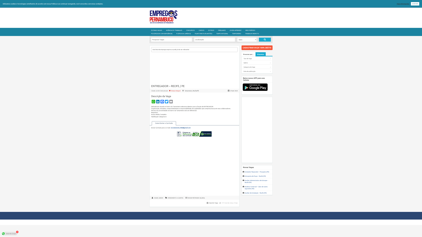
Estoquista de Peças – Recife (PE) (255, 176)
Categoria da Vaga (249, 67)
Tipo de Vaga (248, 58)
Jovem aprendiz (235, 30)
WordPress (232, 222)
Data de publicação (250, 71)
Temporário (236, 33)
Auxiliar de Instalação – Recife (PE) (256, 193)
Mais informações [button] (403, 4)
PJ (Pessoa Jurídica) (183, 33)
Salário (246, 63)
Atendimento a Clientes (175, 198)
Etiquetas (260, 54)
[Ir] (265, 40)
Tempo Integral (222, 33)
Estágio (211, 30)
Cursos (201, 30)
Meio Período (250, 30)
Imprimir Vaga (213, 203)
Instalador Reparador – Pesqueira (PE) (257, 172)
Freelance (222, 30)
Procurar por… (248, 54)
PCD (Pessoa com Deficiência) (161, 33)
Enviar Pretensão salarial (196, 198)
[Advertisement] (223, 17)
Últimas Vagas (156, 30)
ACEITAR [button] (415, 3)
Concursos (190, 30)
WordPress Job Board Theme (209, 222)
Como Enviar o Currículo (164, 123)
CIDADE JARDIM (158, 198)
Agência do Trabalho (174, 30)
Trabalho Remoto (252, 33)
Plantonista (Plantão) (203, 33)
